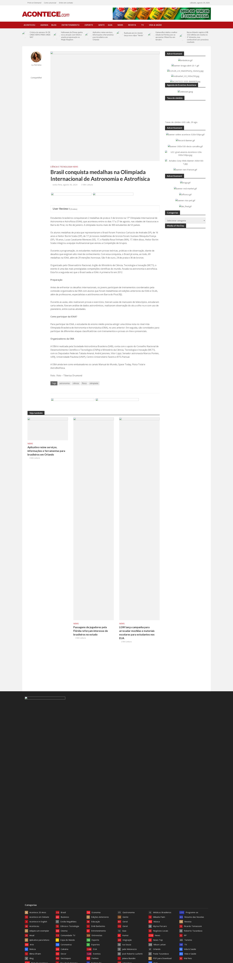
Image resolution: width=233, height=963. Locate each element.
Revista (132, 25)
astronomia (64, 383)
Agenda (44, 25)
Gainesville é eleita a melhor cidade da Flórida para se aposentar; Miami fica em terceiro (166, 36)
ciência (76, 383)
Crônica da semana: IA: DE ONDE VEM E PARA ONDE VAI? (40, 34)
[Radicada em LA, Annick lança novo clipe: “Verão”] (119, 34)
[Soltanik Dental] (72, 404)
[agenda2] (71, 199)
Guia (110, 25)
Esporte (89, 25)
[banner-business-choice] (117, 404)
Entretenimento (70, 25)
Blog (53, 25)
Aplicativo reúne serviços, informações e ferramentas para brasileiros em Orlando (103, 36)
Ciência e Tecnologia (61, 166)
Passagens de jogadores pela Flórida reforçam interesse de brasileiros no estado (90, 631)
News (120, 25)
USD (183, 122)
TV (142, 25)
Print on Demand (34, 2)
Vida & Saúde (155, 25)
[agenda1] (113, 199)
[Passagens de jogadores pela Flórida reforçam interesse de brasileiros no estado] (93, 518)
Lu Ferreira (36, 65)
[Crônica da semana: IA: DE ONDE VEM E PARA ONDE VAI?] (25, 35)
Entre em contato (66, 2)
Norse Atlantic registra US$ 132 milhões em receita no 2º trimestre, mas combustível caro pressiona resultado (197, 37)
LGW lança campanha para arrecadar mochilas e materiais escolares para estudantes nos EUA (137, 633)
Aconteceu (29, 25)
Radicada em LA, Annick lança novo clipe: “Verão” (133, 34)
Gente (101, 25)
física (84, 383)
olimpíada (94, 383)
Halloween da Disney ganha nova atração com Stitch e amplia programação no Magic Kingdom (72, 36)
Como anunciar (50, 2)
